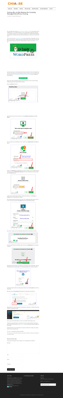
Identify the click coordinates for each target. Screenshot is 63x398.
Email (8, 359)
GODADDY (17, 331)
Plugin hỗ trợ (22, 324)
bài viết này (36, 40)
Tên (8, 354)
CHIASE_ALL (15, 4)
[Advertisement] (40, 4)
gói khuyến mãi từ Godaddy (19, 38)
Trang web (8, 364)
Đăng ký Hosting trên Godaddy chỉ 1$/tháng (25, 31)
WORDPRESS (14, 331)
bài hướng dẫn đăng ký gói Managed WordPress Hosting (21, 74)
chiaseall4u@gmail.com (46, 381)
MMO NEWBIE (21, 331)
